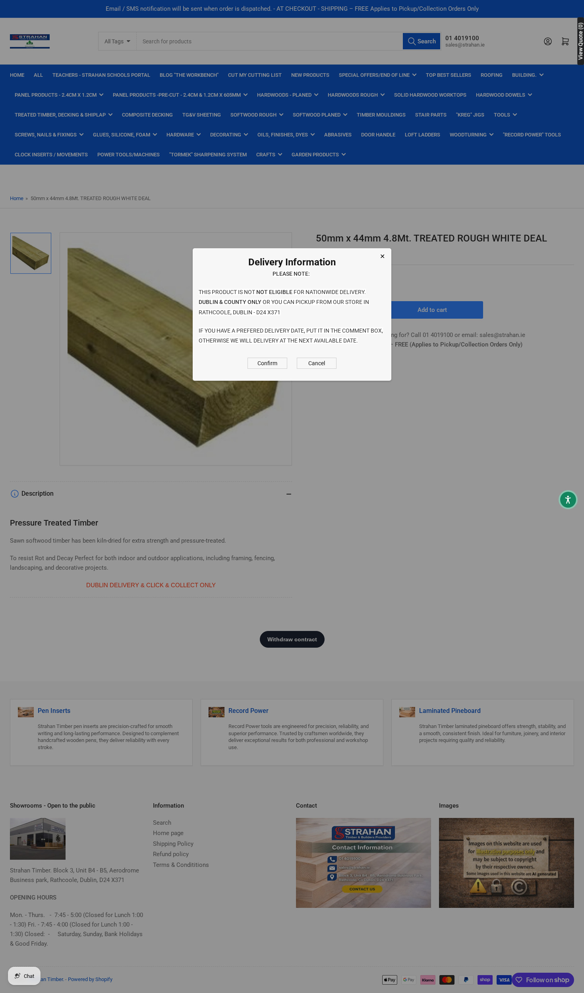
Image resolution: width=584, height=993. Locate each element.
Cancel (316, 363)
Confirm (267, 363)
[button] (568, 499)
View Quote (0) (580, 41)
